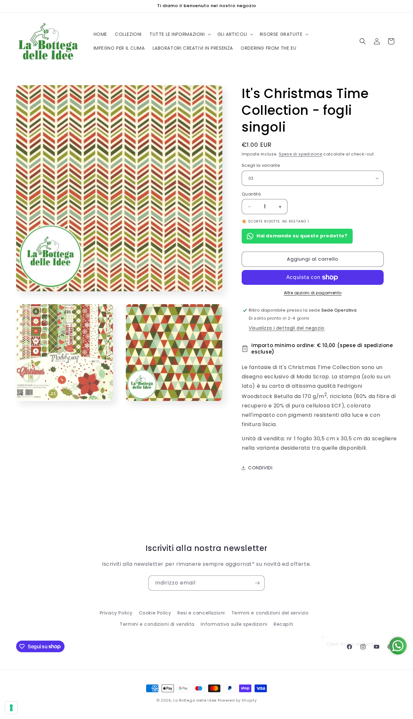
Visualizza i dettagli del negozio (287, 328)
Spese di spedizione (300, 154)
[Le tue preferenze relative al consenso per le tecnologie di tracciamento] (11, 708)
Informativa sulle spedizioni (234, 624)
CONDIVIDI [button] (260, 467)
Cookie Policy (155, 613)
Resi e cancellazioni (201, 613)
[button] (180, 34)
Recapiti (283, 624)
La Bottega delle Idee (195, 700)
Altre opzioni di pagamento (313, 292)
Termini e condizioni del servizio (270, 613)
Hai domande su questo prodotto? (302, 236)
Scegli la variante (261, 165)
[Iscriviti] (257, 583)
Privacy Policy (116, 613)
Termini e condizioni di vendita (157, 624)
